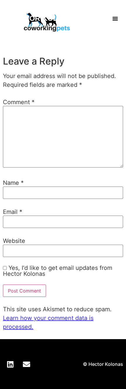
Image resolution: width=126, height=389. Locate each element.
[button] (115, 18)
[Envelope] (26, 364)
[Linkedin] (10, 364)
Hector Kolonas (44, 18)
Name (13, 183)
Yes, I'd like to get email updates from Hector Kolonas (57, 271)
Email (12, 212)
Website (14, 241)
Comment (19, 102)
